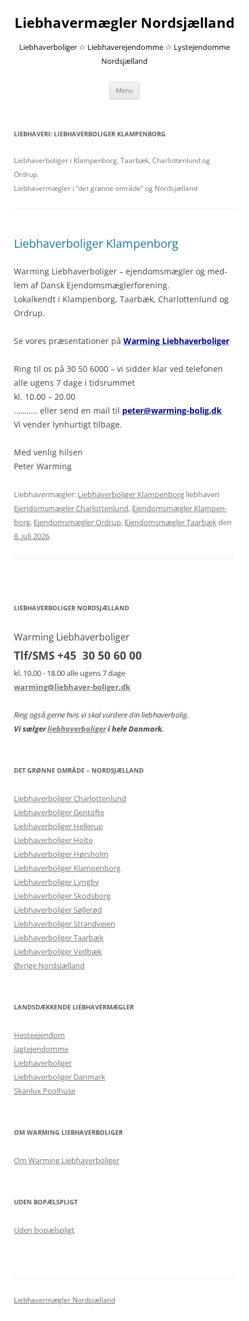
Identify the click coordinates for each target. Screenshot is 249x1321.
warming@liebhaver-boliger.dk (72, 687)
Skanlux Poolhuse (44, 1090)
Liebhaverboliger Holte (53, 840)
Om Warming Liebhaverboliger (66, 1160)
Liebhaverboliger (43, 1063)
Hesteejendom (39, 1035)
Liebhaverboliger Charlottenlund (70, 798)
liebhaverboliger (76, 728)
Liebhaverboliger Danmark (59, 1077)
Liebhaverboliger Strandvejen (64, 923)
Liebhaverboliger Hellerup (58, 826)
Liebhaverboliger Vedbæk (58, 951)
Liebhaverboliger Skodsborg (62, 896)
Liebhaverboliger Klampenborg (96, 243)
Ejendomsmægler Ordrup (77, 522)
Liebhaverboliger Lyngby (56, 882)
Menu (124, 90)
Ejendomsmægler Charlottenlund (71, 508)
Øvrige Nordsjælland (49, 965)
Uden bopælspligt (44, 1230)
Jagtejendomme (41, 1049)
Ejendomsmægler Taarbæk (170, 522)
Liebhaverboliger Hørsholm (61, 854)
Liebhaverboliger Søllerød (58, 909)
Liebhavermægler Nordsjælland (124, 23)
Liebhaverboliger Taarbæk (59, 937)
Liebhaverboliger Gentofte (59, 812)
